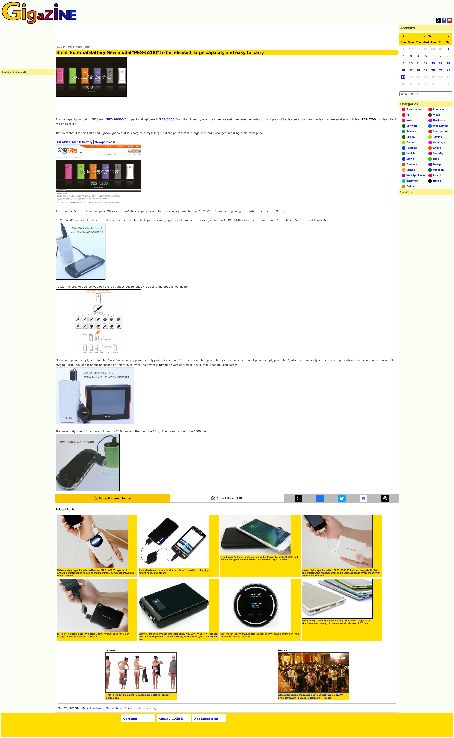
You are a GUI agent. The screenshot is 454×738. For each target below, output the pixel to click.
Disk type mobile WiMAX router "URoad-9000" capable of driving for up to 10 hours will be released (259, 635)
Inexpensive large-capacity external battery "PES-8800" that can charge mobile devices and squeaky (93, 635)
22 (448, 70)
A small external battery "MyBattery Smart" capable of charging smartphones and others (174, 571)
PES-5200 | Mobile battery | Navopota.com (85, 142)
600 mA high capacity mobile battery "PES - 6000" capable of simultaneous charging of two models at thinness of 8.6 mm (336, 622)
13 (433, 63)
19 (425, 70)
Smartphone (114, 708)
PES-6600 (167, 119)
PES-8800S (115, 119)
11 (418, 63)
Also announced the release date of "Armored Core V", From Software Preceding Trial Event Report (311, 696)
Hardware (96, 708)
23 (403, 77)
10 (411, 63)
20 (433, 70)
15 (448, 63)
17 (411, 70)
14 (440, 63)
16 (403, 70)
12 (425, 63)
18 (418, 70)
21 (440, 70)
